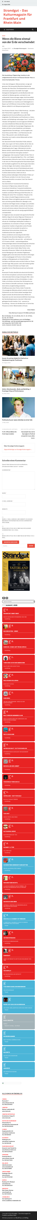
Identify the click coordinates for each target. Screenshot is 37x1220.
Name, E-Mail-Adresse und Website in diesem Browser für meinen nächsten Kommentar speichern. (17, 520)
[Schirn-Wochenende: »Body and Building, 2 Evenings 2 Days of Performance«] (18, 377)
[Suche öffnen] (32, 30)
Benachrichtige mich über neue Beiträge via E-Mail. (18, 536)
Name (4, 493)
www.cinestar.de (6, 1111)
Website (5, 509)
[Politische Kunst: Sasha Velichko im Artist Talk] (18, 408)
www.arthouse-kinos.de (8, 1102)
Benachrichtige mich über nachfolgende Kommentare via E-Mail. (16, 529)
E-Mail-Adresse (7, 501)
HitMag (26, 1218)
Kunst (3, 35)
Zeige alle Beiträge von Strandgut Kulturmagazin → (18, 449)
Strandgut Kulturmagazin (20, 48)
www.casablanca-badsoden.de (11, 1200)
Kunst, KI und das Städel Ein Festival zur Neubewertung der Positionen (15, 359)
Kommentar (6, 470)
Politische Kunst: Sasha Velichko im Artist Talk (17, 420)
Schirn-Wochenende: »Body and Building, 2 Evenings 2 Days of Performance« (16, 390)
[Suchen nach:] (18, 546)
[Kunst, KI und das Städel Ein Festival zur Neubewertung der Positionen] (18, 346)
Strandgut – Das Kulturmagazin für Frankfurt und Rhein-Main (17, 16)
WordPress (19, 1218)
